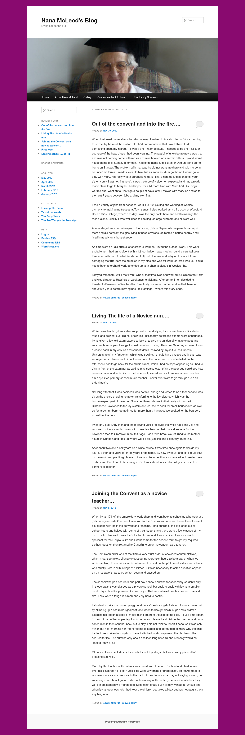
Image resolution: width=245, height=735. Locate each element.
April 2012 (47, 182)
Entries (48, 238)
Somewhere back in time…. (112, 97)
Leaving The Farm (52, 208)
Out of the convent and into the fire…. (136, 123)
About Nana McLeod (66, 97)
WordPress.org (50, 246)
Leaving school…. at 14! (55, 153)
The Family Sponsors (146, 97)
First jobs (47, 149)
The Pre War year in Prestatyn (59, 220)
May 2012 (46, 177)
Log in (45, 234)
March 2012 (48, 186)
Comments (50, 242)
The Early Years (50, 216)
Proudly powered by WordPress (122, 721)
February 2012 (49, 190)
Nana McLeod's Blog (69, 20)
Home (45, 97)
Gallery (87, 97)
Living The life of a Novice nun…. (130, 315)
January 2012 (49, 194)
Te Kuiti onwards (111, 297)
